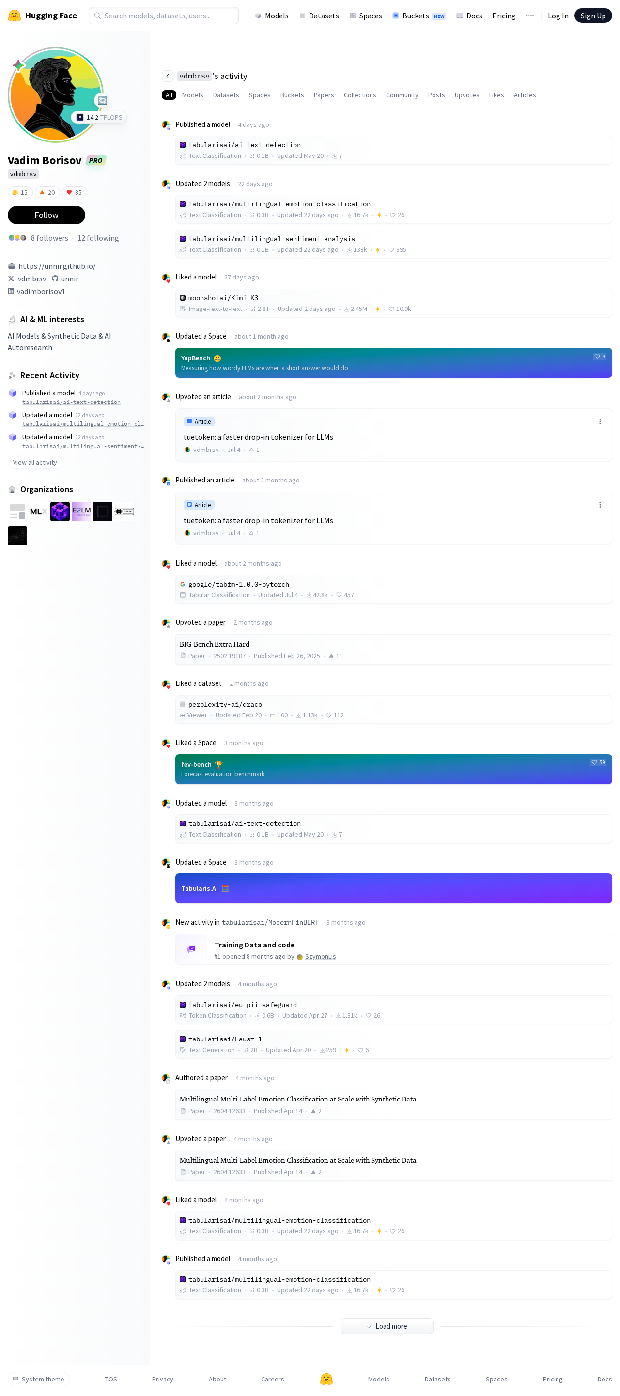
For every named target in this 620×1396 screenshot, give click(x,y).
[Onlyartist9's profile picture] (12, 238)
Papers (324, 95)
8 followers (49, 238)
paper (217, 622)
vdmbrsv (32, 278)
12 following (98, 238)
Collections (360, 95)
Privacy (162, 1379)
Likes (496, 95)
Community (402, 95)
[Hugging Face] (326, 1379)
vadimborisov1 (41, 291)
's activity (213, 75)
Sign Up (593, 15)
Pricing (504, 15)
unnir (69, 278)
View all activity (35, 462)
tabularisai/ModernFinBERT (270, 922)
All (169, 95)
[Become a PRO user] (18, 65)
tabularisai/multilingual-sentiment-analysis (83, 446)
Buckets (423, 15)
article (221, 396)
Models (277, 15)
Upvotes (467, 95)
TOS (111, 1379)
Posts (436, 95)
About (217, 1379)
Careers (272, 1379)
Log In (558, 15)
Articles (525, 95)
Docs (474, 15)
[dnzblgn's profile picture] (23, 238)
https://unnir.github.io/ (57, 266)
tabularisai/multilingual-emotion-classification (83, 423)
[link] (394, 435)
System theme (43, 1379)
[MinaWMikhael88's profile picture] (17, 238)
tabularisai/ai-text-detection (71, 401)
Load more (391, 1326)
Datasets (324, 15)
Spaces (370, 15)
